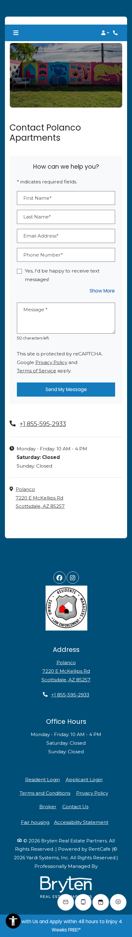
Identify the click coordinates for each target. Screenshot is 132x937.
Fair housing (35, 822)
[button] (105, 33)
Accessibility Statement (81, 822)
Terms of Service (36, 371)
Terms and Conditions (45, 793)
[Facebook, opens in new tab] (59, 577)
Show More (102, 290)
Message (35, 310)
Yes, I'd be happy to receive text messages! (62, 275)
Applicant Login (84, 780)
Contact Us (75, 807)
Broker (47, 807)
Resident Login (42, 780)
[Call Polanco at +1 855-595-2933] (116, 33)
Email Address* (41, 236)
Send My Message (66, 389)
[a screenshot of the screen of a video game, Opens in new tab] (66, 887)
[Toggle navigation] (16, 33)
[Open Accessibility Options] (13, 922)
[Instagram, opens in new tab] (73, 577)
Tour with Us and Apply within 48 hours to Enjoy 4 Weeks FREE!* (66, 925)
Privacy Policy (51, 362)
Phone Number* (43, 255)
